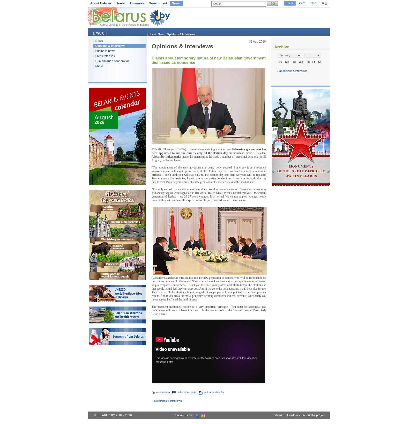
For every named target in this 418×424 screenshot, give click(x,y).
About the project (314, 415)
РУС (302, 3)
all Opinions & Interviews (168, 400)
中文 (325, 3)
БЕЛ (313, 3)
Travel (120, 3)
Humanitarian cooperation (112, 61)
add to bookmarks (214, 392)
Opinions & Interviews (110, 46)
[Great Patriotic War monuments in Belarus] (301, 184)
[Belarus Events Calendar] (117, 184)
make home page (186, 392)
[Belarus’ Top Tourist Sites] (117, 279)
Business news (105, 51)
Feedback (293, 415)
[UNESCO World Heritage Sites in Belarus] (117, 300)
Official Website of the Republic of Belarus (124, 24)
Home (152, 34)
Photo (99, 66)
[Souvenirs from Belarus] (117, 344)
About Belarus (101, 3)
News (176, 3)
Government (158, 3)
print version (163, 392)
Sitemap (278, 415)
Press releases (105, 56)
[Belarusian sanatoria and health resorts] (117, 322)
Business (137, 3)
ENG (289, 3)
